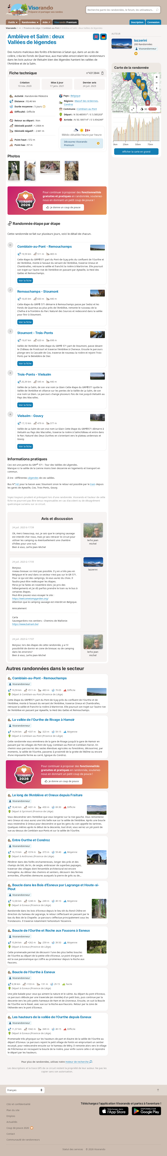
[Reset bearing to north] (156, 89)
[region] (136, 92)
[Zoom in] (156, 77)
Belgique (75, 95)
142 (17, 484)
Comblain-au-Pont (87, 109)
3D (150, 109)
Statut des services (72, 1149)
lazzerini (140, 40)
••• (20, 28)
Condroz (68, 104)
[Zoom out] (156, 83)
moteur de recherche (77, 1061)
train (92, 484)
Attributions (117, 111)
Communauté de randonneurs (23, 1139)
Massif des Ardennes (86, 100)
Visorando (11, 28)
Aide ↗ (46, 22)
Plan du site (13, 1110)
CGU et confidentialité (18, 1104)
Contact (11, 1133)
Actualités (12, 1121)
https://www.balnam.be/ (25, 624)
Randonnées (29, 22)
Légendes (33, 477)
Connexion (153, 22)
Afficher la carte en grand (136, 151)
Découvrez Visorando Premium (75, 143)
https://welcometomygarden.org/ (30, 598)
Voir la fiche (25, 280)
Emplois (11, 1116)
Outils (11, 22)
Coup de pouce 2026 (18, 1127)
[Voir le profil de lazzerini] (122, 44)
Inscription (137, 22)
